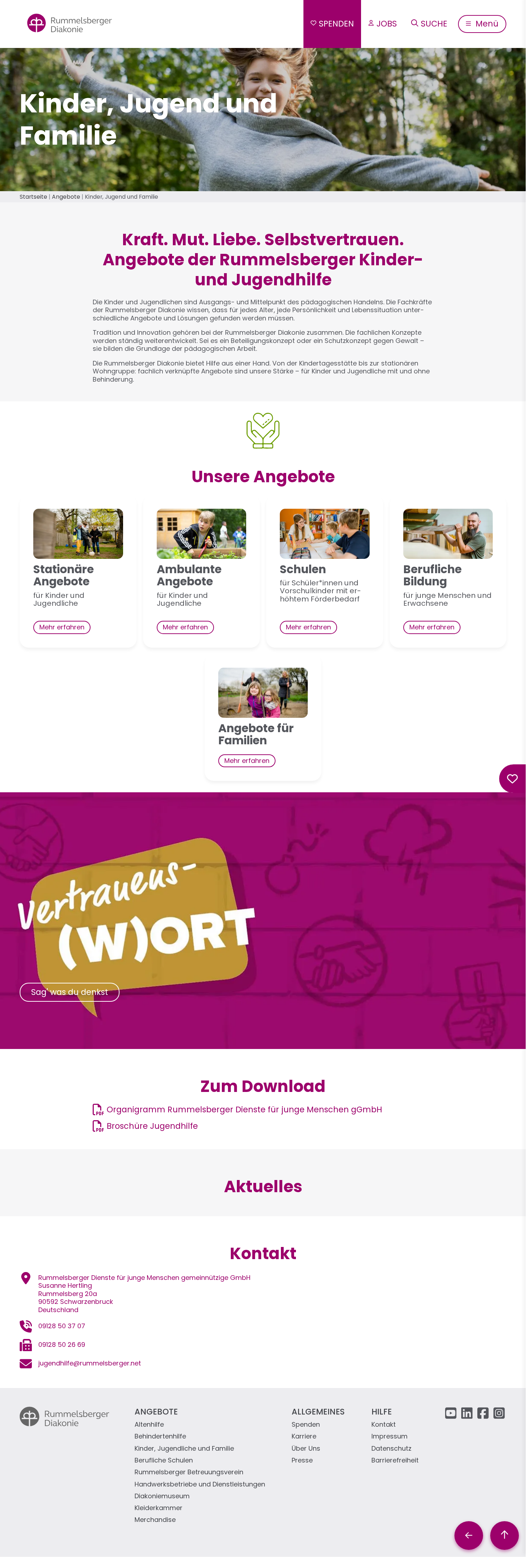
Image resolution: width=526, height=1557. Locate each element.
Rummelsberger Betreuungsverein (189, 1472)
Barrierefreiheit (395, 1460)
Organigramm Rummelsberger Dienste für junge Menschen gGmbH (244, 1109)
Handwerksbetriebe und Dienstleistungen (200, 1484)
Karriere (304, 1436)
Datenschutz (391, 1449)
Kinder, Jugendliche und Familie (184, 1449)
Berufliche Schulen (164, 1460)
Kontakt (383, 1425)
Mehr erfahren (61, 627)
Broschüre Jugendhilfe (152, 1126)
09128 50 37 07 (61, 1325)
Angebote (66, 197)
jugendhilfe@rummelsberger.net (89, 1363)
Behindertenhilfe (160, 1436)
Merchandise (155, 1520)
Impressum (389, 1436)
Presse (302, 1460)
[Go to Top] (504, 1535)
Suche (434, 23)
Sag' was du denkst (69, 992)
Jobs (386, 23)
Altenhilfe (149, 1425)
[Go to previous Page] (468, 1535)
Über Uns (306, 1449)
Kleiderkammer (158, 1508)
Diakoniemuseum (162, 1496)
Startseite (33, 197)
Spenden (336, 23)
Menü (485, 23)
